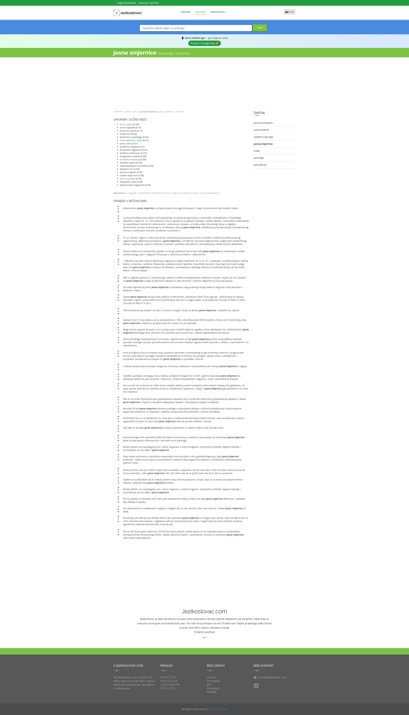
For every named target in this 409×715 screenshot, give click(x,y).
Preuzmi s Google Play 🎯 (204, 43)
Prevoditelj (218, 12)
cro (291, 11)
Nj (171, 684)
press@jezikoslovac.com (272, 677)
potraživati (260, 165)
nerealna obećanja (130, 159)
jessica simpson (263, 123)
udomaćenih (261, 130)
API (209, 684)
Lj (163, 684)
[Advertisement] (181, 83)
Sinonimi (200, 12)
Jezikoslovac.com (218, 709)
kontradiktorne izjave (131, 140)
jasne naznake (127, 178)
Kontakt (211, 692)
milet (257, 151)
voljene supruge (263, 137)
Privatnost (213, 688)
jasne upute (126, 124)
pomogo (259, 158)
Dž (161, 681)
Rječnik (185, 12)
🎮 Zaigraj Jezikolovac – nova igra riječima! (135, 2)
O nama (211, 677)
